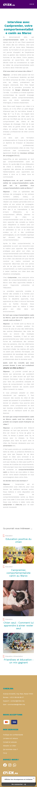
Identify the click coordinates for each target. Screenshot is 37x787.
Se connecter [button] (17, 784)
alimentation (7, 446)
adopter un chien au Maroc (13, 368)
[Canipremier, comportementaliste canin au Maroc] (18, 555)
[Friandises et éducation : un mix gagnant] (18, 643)
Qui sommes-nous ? (10, 749)
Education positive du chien (18, 540)
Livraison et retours (10, 738)
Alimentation (18, 656)
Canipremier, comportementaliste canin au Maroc (18, 573)
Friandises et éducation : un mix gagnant (18, 661)
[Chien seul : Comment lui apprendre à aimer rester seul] (18, 598)
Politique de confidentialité (13, 735)
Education (9, 536)
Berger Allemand (22, 90)
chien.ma (18, 505)
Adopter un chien (9, 746)
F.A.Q (5, 753)
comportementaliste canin (13, 40)
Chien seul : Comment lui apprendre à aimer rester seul (18, 625)
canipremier (7, 505)
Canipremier (12, 277)
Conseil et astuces (10, 742)
